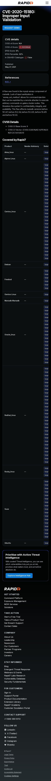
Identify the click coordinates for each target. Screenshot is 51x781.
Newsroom (9, 643)
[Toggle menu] (47, 3)
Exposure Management (15, 601)
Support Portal (11, 695)
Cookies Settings (11, 776)
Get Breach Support (13, 623)
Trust (6, 765)
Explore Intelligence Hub (19, 575)
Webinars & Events (13, 672)
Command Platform (13, 598)
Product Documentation (15, 699)
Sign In (7, 692)
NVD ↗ (8, 82)
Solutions (8, 607)
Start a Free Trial (12, 617)
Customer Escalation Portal (17, 708)
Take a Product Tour (14, 620)
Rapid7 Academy (12, 705)
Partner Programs (12, 649)
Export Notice (9, 762)
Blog (6, 666)
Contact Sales (10, 626)
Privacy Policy (9, 758)
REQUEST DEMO (12, 28)
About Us (8, 637)
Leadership (9, 640)
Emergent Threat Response (17, 669)
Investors (8, 652)
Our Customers (11, 646)
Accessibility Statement (12, 772)
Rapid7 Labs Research (14, 675)
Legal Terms (8, 754)
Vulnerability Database (14, 678)
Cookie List (8, 769)
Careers (8, 655)
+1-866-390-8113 (12, 719)
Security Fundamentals (15, 682)
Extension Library (12, 702)
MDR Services (11, 604)
